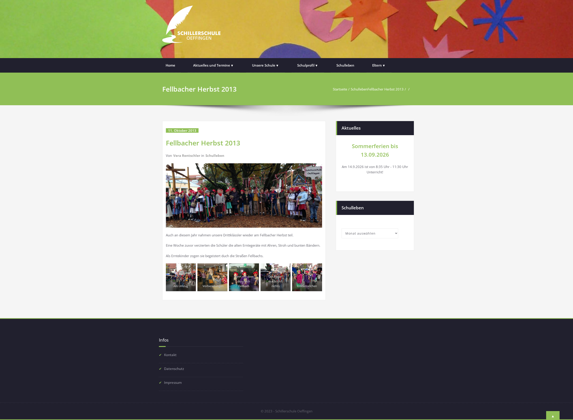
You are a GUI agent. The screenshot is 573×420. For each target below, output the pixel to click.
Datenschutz (174, 368)
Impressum (173, 382)
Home (170, 65)
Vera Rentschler (186, 155)
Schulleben (345, 65)
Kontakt (170, 355)
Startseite (340, 89)
